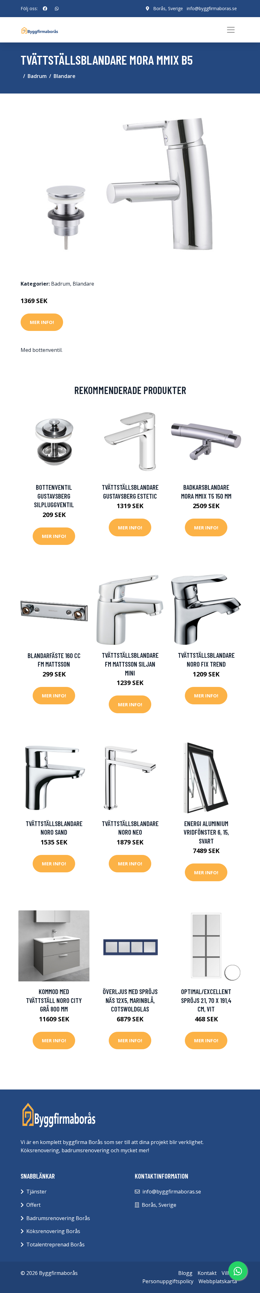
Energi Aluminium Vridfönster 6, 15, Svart (206, 832)
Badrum (37, 76)
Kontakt (207, 1273)
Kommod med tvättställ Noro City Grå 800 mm (54, 1000)
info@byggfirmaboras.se (212, 8)
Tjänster (36, 1191)
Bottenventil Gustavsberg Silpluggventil (54, 495)
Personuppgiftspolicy (167, 1281)
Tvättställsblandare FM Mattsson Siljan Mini (130, 663)
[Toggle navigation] (230, 30)
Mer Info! (42, 322)
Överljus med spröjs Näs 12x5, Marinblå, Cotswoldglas (130, 1000)
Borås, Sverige (168, 8)
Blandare (64, 76)
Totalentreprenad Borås (55, 1244)
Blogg (185, 1273)
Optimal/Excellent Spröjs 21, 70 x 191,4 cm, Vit (206, 1000)
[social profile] (45, 9)
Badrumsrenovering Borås (58, 1218)
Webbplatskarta (217, 1281)
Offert (33, 1204)
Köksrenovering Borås (53, 1231)
